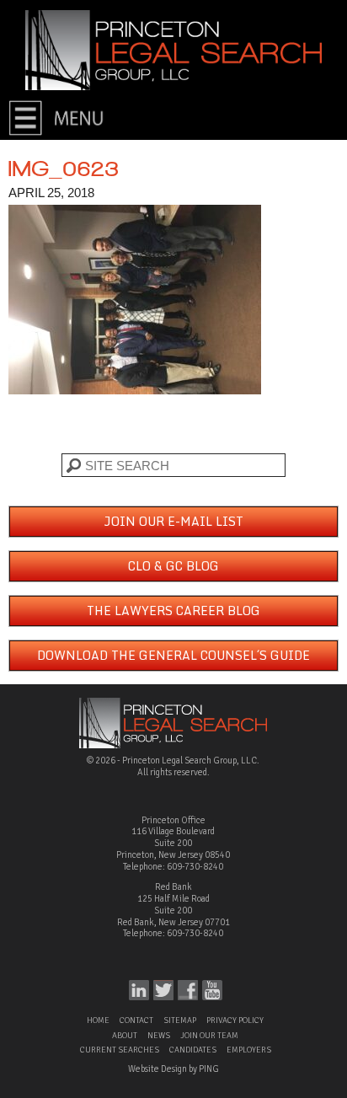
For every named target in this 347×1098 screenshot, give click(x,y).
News (158, 1036)
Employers (249, 1050)
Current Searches (119, 1050)
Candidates (192, 1050)
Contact (136, 1020)
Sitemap (179, 1020)
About (124, 1036)
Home (98, 1020)
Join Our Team (209, 1036)
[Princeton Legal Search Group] (173, 49)
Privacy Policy (235, 1020)
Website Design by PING (173, 1068)
